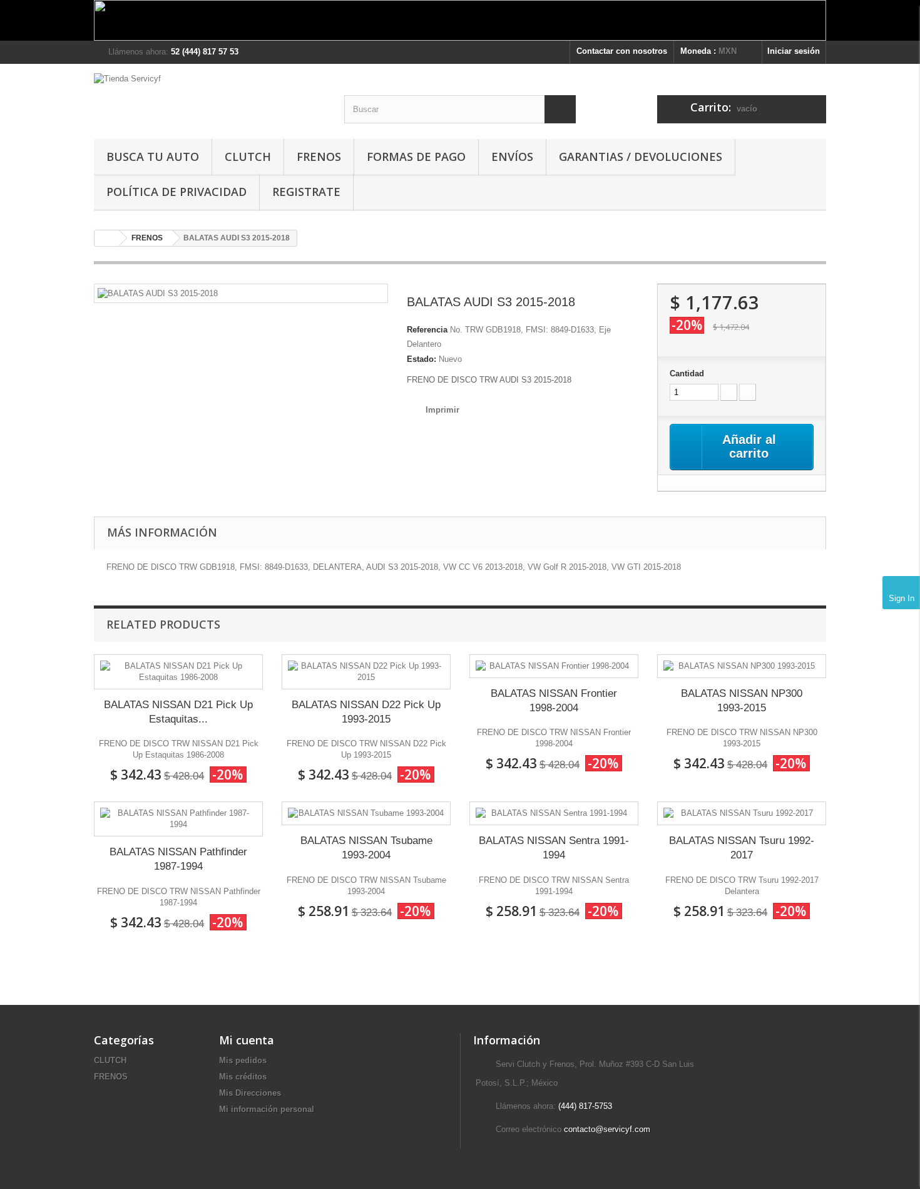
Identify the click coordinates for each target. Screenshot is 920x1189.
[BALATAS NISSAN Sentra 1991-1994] (554, 813)
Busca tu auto (152, 156)
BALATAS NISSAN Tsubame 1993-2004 (366, 848)
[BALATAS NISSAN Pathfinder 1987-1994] (178, 819)
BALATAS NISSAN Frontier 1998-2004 (554, 700)
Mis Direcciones (250, 1093)
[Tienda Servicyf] (209, 96)
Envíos (512, 156)
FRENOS (319, 156)
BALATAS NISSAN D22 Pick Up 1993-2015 (366, 712)
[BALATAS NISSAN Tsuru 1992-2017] (741, 813)
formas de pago (416, 156)
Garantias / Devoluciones (640, 156)
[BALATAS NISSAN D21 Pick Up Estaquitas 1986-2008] (178, 672)
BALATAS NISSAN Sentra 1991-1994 (554, 848)
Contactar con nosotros (621, 51)
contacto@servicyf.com (607, 1129)
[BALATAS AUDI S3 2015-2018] (158, 292)
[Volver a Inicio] (107, 238)
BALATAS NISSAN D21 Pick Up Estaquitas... (178, 712)
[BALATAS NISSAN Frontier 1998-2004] (554, 666)
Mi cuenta (246, 1039)
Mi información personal (266, 1109)
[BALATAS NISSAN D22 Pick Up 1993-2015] (366, 672)
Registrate (306, 191)
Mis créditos (243, 1076)
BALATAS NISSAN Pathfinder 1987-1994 (178, 859)
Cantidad (687, 373)
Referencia (427, 329)
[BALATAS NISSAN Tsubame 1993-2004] (366, 813)
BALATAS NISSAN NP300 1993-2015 (741, 700)
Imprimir (442, 409)
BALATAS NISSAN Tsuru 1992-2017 (741, 848)
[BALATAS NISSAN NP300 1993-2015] (741, 666)
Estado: (421, 359)
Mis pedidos (243, 1060)
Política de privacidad (176, 191)
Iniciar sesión (793, 51)
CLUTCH (248, 156)
